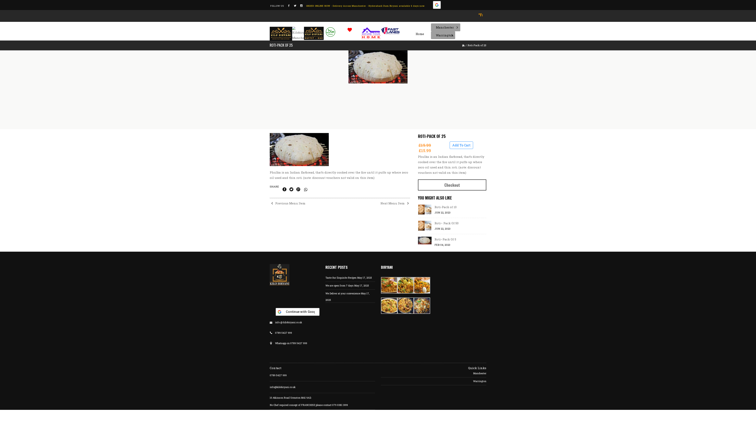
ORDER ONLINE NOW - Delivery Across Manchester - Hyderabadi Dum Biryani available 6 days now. (365, 5)
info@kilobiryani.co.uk (283, 387)
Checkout (452, 185)
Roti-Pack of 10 (446, 207)
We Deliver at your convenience (342, 293)
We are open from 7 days (339, 285)
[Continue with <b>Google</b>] (437, 6)
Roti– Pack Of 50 (447, 223)
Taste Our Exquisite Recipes (341, 277)
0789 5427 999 (278, 375)
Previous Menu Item (289, 203)
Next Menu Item (393, 203)
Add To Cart (461, 145)
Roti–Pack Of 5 (445, 239)
